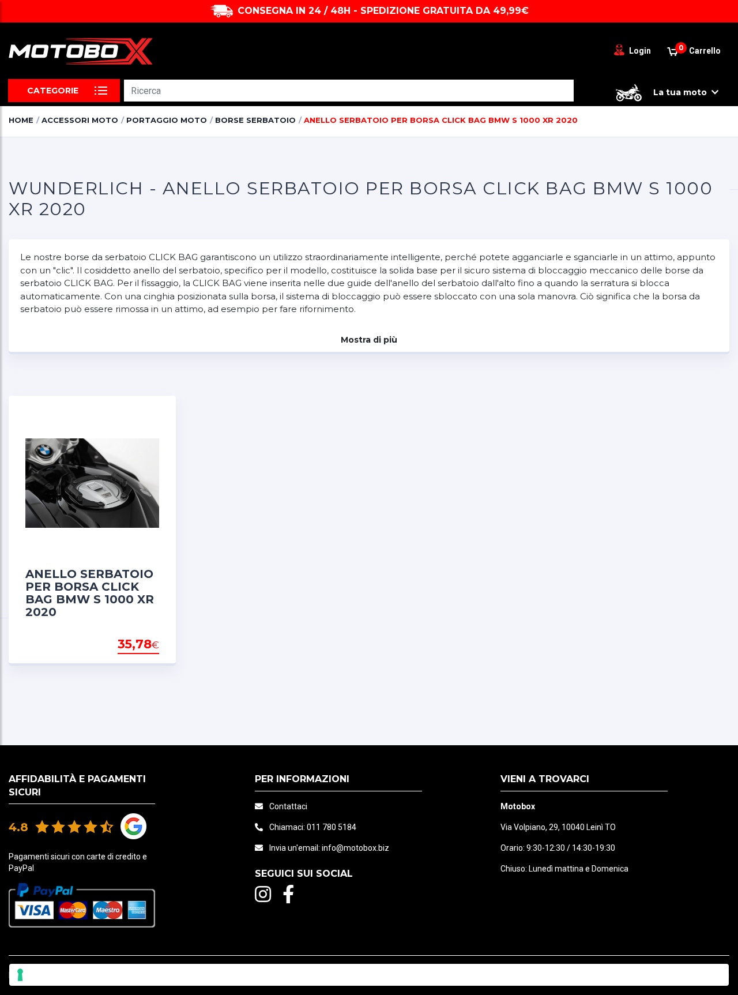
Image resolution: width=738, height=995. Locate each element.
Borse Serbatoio (255, 120)
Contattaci (288, 806)
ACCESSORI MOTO (80, 120)
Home (21, 120)
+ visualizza (129, 645)
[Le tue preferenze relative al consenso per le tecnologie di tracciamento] (369, 975)
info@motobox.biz (355, 848)
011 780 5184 (331, 827)
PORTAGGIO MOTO (166, 120)
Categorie (52, 90)
